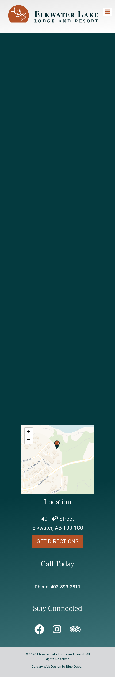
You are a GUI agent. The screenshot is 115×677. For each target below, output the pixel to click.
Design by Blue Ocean (67, 666)
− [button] (28, 439)
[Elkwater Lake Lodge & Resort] (53, 26)
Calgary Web (41, 666)
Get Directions (58, 541)
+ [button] (28, 431)
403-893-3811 (65, 587)
